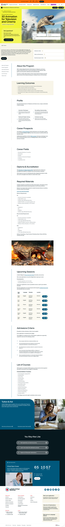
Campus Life (29, 4)
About (48, 4)
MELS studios (33, 136)
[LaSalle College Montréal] (5, 4)
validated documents (44, 287)
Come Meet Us (43, 4)
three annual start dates (29, 274)
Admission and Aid (22, 4)
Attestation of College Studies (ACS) (26, 169)
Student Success (36, 4)
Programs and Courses (13, 4)
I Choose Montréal (25, 131)
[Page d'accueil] (12, 491)
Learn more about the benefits (23, 191)
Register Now (53, 4)
